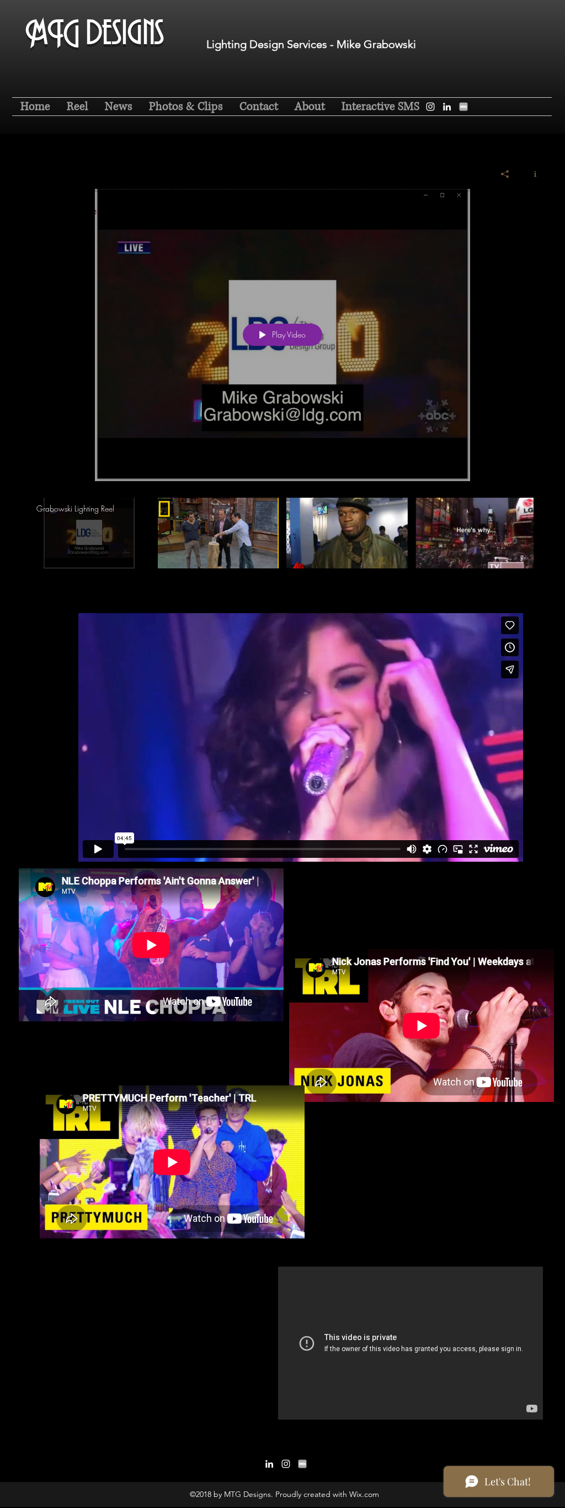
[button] (186, 106)
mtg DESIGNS (94, 41)
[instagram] (430, 106)
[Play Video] (89, 532)
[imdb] (463, 106)
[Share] (505, 174)
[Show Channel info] (531, 174)
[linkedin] (446, 106)
